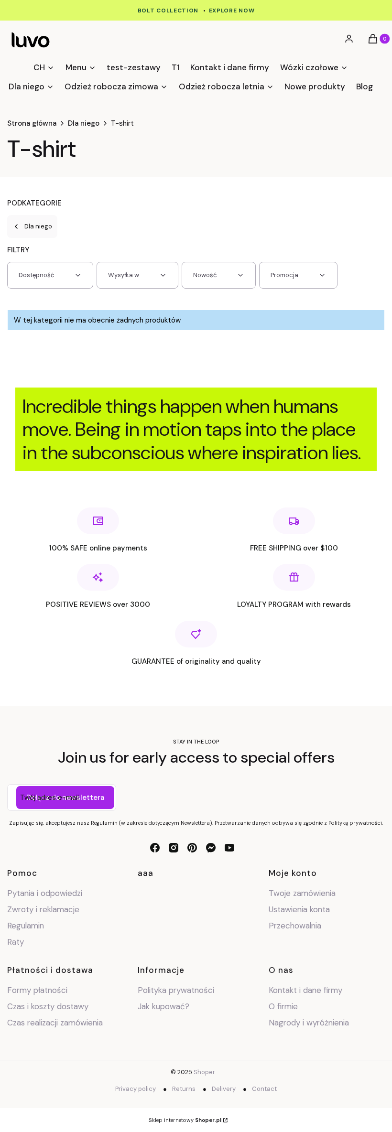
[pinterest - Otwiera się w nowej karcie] (192, 847)
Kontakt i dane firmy (305, 990)
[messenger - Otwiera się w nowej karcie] (211, 847)
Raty (15, 942)
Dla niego (83, 123)
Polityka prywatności (176, 990)
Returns (184, 1089)
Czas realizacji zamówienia (55, 1022)
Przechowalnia (295, 925)
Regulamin (25, 925)
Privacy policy (135, 1089)
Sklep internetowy (185, 1120)
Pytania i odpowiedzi (44, 893)
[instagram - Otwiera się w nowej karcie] (173, 847)
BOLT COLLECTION (168, 10)
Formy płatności (37, 990)
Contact (264, 1089)
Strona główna (31, 123)
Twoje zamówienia (302, 893)
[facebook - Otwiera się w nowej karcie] (155, 847)
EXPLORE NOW (232, 10)
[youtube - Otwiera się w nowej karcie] (229, 847)
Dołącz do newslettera (65, 797)
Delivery (224, 1089)
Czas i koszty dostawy (47, 1006)
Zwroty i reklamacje (43, 909)
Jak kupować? (163, 1006)
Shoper (204, 1072)
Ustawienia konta (299, 909)
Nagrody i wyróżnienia (309, 1022)
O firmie (283, 1006)
